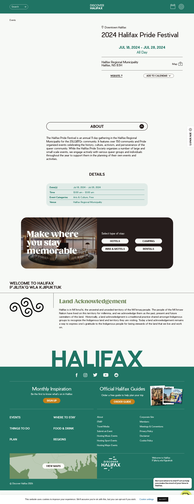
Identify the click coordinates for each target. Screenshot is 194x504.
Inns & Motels (115, 248)
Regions (59, 439)
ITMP (99, 421)
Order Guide (122, 401)
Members (144, 421)
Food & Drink (63, 428)
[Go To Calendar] (172, 7)
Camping (148, 241)
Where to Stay (64, 417)
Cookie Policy (146, 440)
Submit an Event (104, 431)
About (100, 417)
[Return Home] (97, 6)
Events (13, 20)
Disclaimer (145, 436)
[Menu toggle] (181, 7)
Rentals (148, 248)
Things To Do (20, 428)
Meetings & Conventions (151, 426)
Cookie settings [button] (146, 499)
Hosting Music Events (107, 436)
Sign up (52, 400)
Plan (13, 439)
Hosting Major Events (107, 445)
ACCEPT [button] (163, 499)
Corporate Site (147, 417)
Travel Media (103, 426)
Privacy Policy (146, 431)
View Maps (53, 466)
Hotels (115, 241)
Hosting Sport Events (107, 440)
